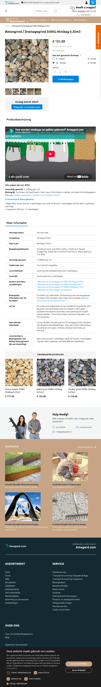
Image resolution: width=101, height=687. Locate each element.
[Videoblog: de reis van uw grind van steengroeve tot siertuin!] (23, 506)
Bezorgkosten (58, 582)
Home (7, 26)
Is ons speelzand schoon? (63, 487)
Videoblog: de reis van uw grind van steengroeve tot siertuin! (26, 528)
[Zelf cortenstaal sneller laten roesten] (23, 466)
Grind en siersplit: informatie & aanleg (21, 484)
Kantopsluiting (12, 589)
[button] (35, 683)
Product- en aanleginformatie (66, 599)
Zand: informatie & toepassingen (66, 484)
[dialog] (50, 667)
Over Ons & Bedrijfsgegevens (19, 633)
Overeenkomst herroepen (64, 595)
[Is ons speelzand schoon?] (70, 466)
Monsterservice (59, 606)
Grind (7, 575)
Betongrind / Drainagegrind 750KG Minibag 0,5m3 (60, 284)
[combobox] (42, 11)
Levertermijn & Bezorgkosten (19, 199)
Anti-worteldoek (12, 592)
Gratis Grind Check (61, 609)
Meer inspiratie (85, 447)
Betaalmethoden (60, 585)
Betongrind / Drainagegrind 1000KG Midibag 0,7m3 (60, 287)
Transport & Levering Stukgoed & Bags (70, 575)
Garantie (56, 592)
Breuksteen (10, 582)
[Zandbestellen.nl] (6, 11)
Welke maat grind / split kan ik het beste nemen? (37, 194)
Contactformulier (86, 427)
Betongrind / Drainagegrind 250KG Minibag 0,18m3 (60, 281)
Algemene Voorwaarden (16, 644)
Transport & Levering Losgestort (67, 578)
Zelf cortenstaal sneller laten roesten (21, 487)
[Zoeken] (56, 11)
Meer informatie (16, 222)
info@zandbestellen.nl (64, 432)
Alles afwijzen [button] (79, 670)
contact (81, 10)
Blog (7, 637)
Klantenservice (59, 572)
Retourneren (58, 589)
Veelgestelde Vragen (62, 602)
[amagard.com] (27, 546)
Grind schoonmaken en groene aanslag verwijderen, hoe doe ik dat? (69, 528)
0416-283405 (85, 15)
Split (7, 578)
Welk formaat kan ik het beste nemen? (63, 299)
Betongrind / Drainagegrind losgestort (55, 289)
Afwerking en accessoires (17, 599)
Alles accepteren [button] (79, 664)
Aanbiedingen (11, 602)
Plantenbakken (12, 595)
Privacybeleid (12, 668)
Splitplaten (10, 585)
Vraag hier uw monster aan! (27, 106)
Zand (7, 572)
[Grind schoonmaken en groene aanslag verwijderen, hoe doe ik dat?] (70, 506)
